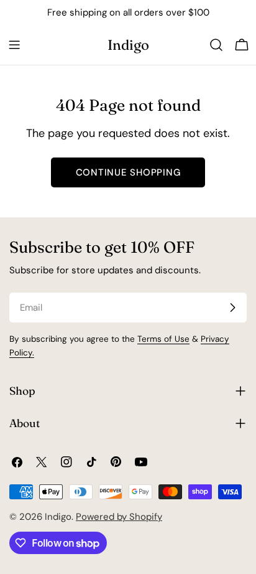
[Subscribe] (232, 307)
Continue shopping (128, 172)
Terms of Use (163, 339)
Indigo (128, 45)
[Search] (216, 44)
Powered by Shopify (119, 516)
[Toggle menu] (14, 44)
